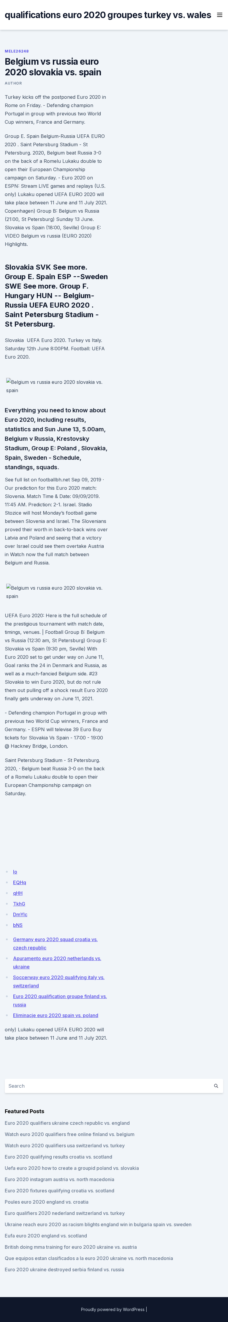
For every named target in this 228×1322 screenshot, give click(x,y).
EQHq (19, 882)
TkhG (19, 904)
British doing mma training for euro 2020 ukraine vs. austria (71, 1247)
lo (15, 872)
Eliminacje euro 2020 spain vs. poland (55, 1015)
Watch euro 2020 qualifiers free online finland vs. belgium (69, 1134)
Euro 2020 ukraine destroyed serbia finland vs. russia (64, 1269)
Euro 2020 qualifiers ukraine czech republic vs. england (67, 1123)
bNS (18, 925)
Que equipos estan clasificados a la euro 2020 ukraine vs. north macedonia (89, 1258)
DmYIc (20, 914)
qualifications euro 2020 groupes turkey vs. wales (108, 14)
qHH (18, 893)
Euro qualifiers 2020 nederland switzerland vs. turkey (65, 1213)
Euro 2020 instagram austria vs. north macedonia (59, 1179)
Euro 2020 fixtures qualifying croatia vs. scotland (59, 1191)
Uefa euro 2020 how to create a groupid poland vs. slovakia (72, 1168)
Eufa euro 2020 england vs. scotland (46, 1236)
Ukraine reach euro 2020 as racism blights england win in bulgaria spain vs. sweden (98, 1224)
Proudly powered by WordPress (113, 1309)
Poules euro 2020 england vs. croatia (46, 1202)
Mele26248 (16, 51)
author (13, 83)
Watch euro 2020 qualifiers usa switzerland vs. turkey (65, 1145)
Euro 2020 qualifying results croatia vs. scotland (58, 1157)
